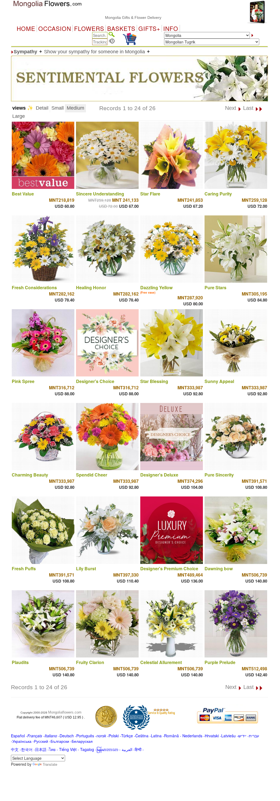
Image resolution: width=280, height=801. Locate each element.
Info (170, 28)
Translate (50, 764)
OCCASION (54, 28)
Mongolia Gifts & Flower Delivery (113, 17)
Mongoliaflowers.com (64, 712)
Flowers (89, 28)
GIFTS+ (149, 28)
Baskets (121, 28)
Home (26, 28)
